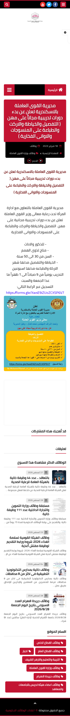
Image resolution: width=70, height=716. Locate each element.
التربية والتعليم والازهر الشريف (42, 659)
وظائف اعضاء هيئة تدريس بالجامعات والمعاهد (41, 687)
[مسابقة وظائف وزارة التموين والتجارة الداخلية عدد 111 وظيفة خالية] (59, 505)
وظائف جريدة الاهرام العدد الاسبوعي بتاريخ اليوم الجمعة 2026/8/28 (30, 605)
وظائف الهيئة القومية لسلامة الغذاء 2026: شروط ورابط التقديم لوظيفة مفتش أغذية (28, 542)
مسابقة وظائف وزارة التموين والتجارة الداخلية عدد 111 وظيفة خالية (28, 510)
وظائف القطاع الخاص (48, 642)
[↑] (35, 703)
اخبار (25, 651)
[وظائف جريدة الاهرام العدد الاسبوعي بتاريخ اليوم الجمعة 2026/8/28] (59, 600)
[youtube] (43, 4)
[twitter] (49, 4)
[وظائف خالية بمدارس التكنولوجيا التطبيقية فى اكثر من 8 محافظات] (59, 569)
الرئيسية (53, 89)
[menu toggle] (63, 4)
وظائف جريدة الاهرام (48, 676)
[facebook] (55, 4)
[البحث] (7, 4)
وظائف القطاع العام (49, 651)
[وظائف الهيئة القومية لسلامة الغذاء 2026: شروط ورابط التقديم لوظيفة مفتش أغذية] (59, 537)
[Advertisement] (35, 58)
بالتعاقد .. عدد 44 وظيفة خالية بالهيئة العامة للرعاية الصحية (29, 480)
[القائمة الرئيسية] (9, 89)
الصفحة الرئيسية (50, 153)
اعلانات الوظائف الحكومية (20, 710)
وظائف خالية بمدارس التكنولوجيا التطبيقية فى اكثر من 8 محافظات (27, 572)
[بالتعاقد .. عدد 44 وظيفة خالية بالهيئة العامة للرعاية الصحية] (59, 477)
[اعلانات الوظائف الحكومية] (35, 17)
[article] (35, 393)
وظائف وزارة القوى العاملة (22, 153)
